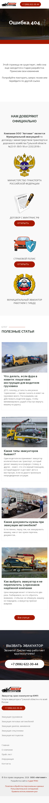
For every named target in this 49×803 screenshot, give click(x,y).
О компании (7, 750)
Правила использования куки (24, 791)
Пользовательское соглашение (24, 788)
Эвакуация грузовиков (12, 717)
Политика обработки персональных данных (24, 786)
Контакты (6, 764)
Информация (8, 759)
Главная (5, 745)
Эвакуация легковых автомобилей (18, 721)
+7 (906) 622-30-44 (24, 664)
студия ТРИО (32, 781)
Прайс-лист (7, 754)
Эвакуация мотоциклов (12, 735)
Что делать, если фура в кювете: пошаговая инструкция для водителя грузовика (21, 381)
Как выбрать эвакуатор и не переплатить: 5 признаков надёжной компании (23, 585)
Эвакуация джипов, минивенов (16, 726)
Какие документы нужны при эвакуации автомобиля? (24, 523)
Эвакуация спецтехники (12, 731)
